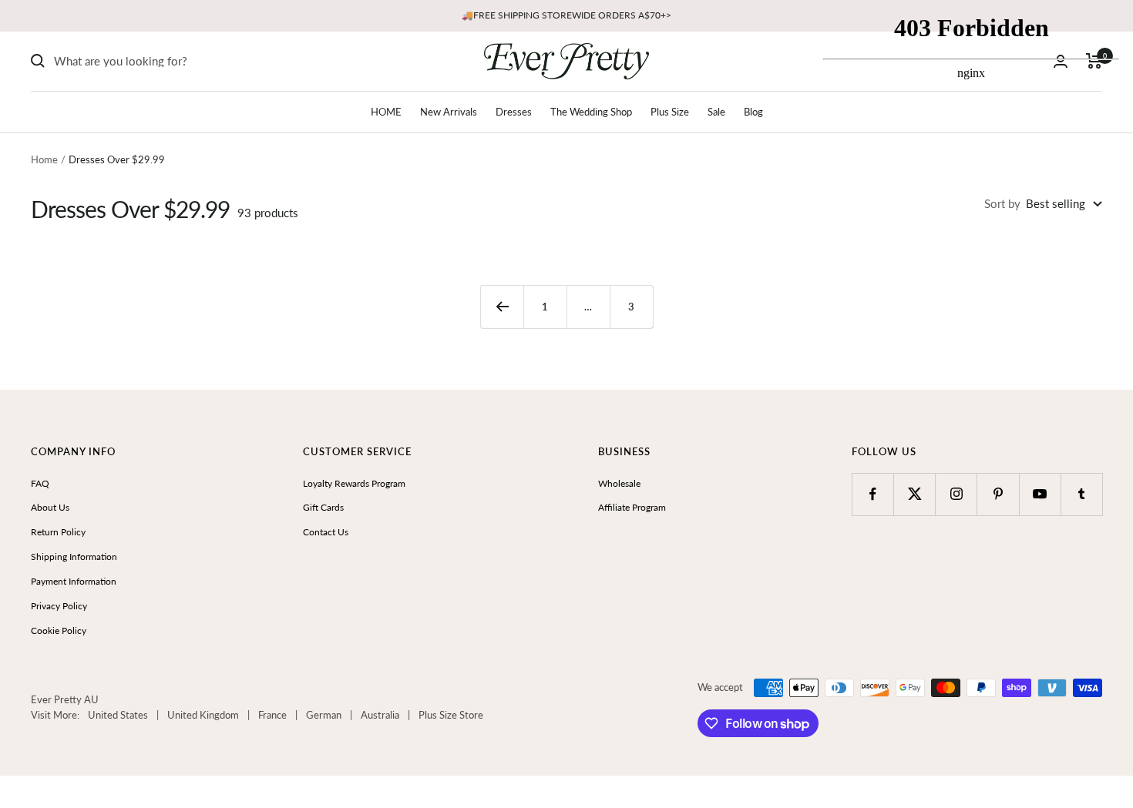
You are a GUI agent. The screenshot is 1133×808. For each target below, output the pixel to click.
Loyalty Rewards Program (354, 483)
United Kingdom (203, 715)
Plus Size (670, 112)
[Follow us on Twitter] (914, 494)
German (323, 715)
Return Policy (58, 532)
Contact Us (325, 532)
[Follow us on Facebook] (873, 494)
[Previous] (501, 306)
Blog (753, 112)
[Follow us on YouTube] (1040, 494)
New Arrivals (448, 112)
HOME (386, 112)
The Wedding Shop (591, 112)
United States (118, 715)
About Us (50, 507)
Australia (380, 715)
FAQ (40, 483)
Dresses (514, 112)
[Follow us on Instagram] (956, 494)
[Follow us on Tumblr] (1082, 494)
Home (44, 159)
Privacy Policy (59, 606)
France (272, 715)
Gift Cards (323, 507)
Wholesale (619, 483)
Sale (716, 112)
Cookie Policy (58, 630)
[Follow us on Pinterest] (998, 494)
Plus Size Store (451, 715)
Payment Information (73, 581)
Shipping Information (74, 556)
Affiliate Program (632, 507)
